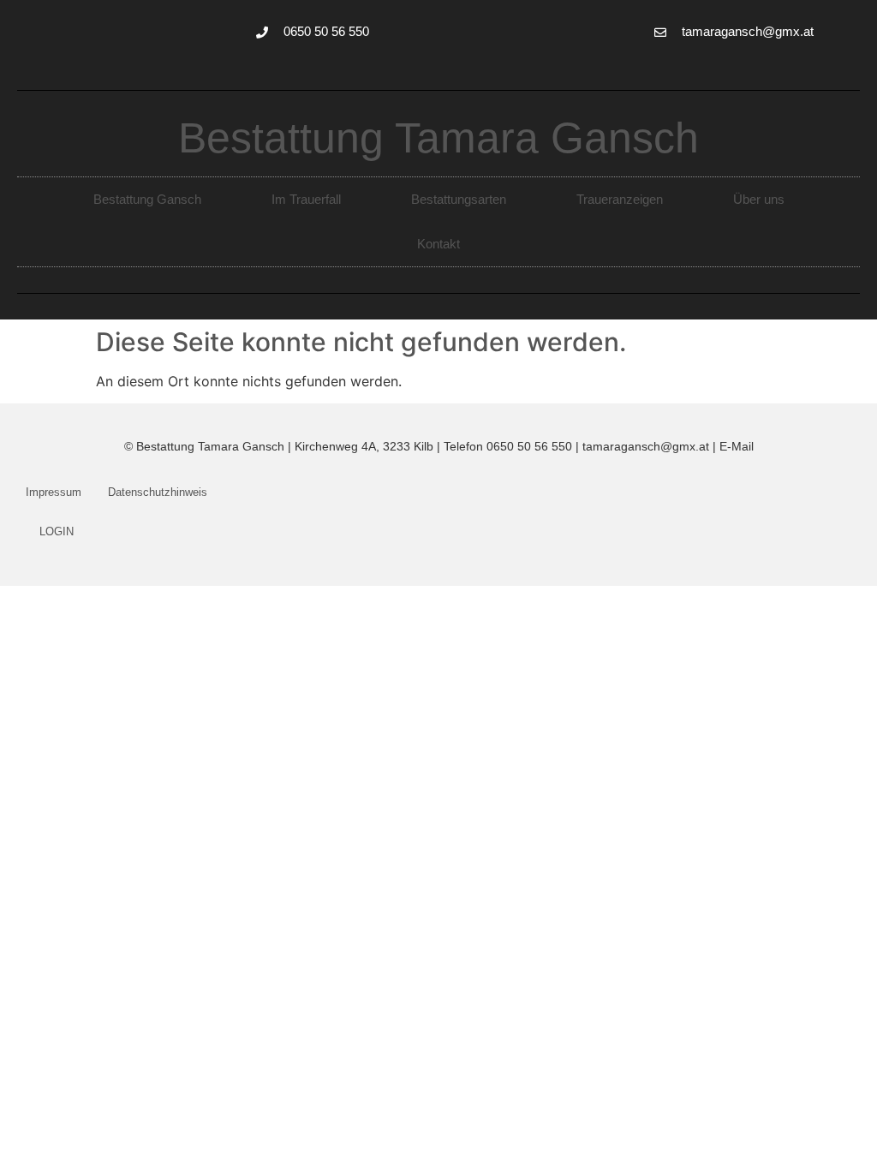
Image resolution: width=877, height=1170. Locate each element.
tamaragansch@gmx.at (645, 446)
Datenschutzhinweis (157, 492)
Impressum (53, 492)
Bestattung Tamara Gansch (438, 138)
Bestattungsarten (458, 199)
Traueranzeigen (619, 199)
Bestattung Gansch (147, 199)
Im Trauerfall (306, 199)
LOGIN (56, 531)
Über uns (759, 199)
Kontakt (438, 243)
